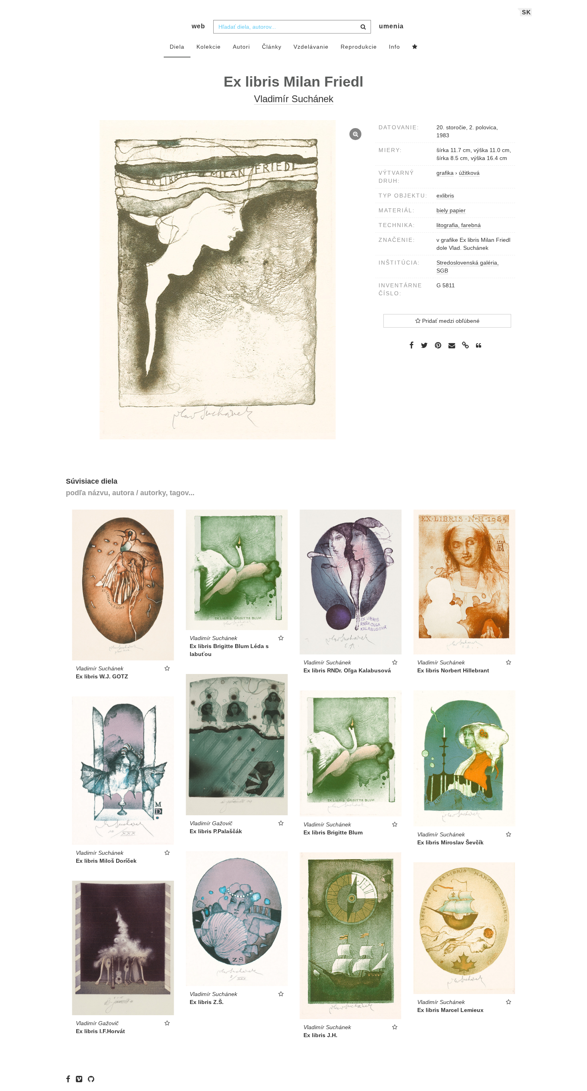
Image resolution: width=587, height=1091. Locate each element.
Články (272, 46)
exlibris (445, 195)
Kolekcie (208, 46)
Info (394, 46)
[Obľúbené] (415, 47)
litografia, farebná (458, 225)
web (198, 26)
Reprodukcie (359, 46)
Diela (177, 46)
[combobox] (292, 27)
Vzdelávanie (311, 46)
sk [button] (526, 12)
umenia (391, 26)
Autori (241, 46)
